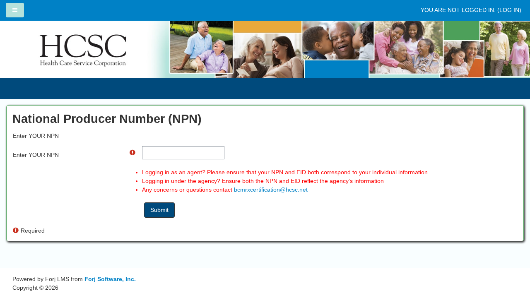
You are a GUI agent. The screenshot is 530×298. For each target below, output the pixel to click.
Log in (509, 10)
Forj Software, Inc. (110, 279)
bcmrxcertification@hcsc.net (271, 189)
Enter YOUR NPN (36, 154)
